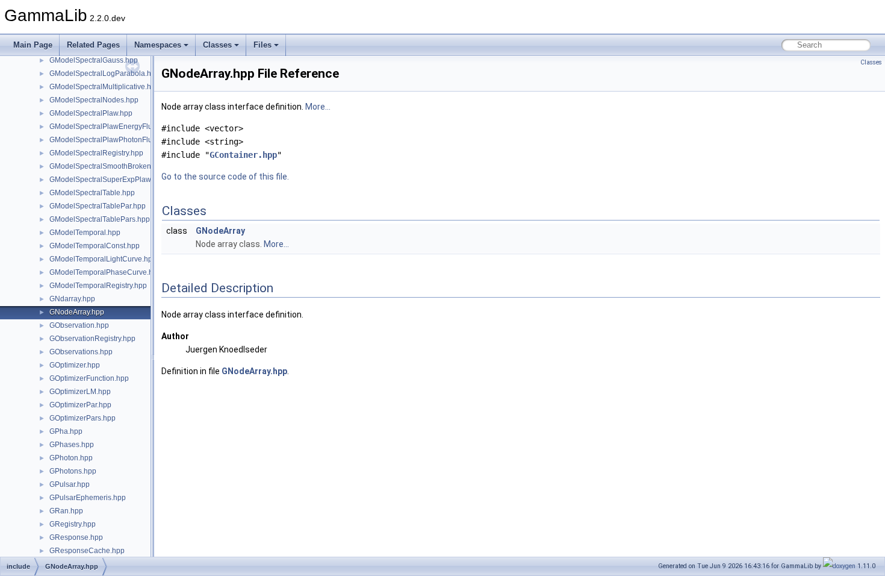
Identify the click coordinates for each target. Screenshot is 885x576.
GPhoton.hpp (71, 458)
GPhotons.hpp (72, 471)
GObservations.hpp (81, 352)
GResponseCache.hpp (87, 550)
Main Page (32, 44)
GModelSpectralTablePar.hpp (97, 206)
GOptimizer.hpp (74, 365)
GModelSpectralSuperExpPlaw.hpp (107, 179)
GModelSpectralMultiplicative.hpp (104, 87)
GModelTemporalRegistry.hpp (98, 285)
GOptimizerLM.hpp (80, 391)
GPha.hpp (65, 431)
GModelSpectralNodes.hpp (93, 100)
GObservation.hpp (79, 325)
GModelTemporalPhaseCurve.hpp (105, 272)
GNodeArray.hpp (76, 312)
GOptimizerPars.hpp (82, 418)
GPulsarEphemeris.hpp (87, 497)
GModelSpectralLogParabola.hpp (104, 73)
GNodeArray (220, 231)
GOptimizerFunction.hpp (89, 378)
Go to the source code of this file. (225, 176)
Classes (217, 44)
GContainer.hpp (243, 155)
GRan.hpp (66, 511)
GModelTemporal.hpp (84, 232)
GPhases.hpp (71, 444)
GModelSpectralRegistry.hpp (96, 153)
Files (262, 44)
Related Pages (93, 44)
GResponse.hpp (76, 537)
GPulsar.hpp (69, 484)
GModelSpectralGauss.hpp (93, 60)
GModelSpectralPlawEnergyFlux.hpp (109, 126)
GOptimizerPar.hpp (80, 405)
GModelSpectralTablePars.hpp (99, 219)
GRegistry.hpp (72, 524)
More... (318, 106)
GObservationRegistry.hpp (92, 338)
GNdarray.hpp (72, 299)
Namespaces (157, 44)
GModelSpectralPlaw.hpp (90, 113)
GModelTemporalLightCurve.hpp (103, 259)
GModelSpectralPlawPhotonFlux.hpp (109, 140)
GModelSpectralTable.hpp (92, 193)
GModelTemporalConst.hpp (94, 246)
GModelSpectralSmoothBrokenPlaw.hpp (115, 166)
